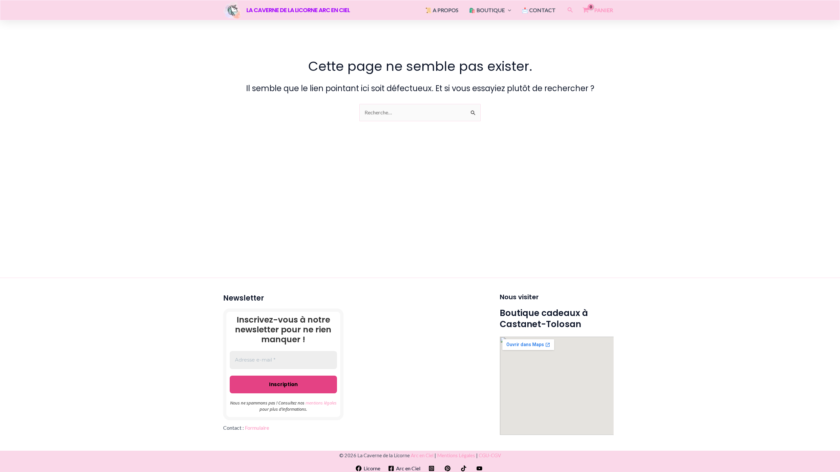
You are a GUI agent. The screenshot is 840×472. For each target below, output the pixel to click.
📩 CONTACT (539, 10)
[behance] (433, 468)
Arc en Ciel (422, 455)
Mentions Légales (456, 455)
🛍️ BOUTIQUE (487, 10)
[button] (508, 10)
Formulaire (257, 427)
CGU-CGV (490, 455)
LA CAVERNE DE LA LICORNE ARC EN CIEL (298, 10)
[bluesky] (480, 468)
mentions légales (321, 403)
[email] (464, 468)
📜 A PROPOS (441, 10)
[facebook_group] (449, 468)
